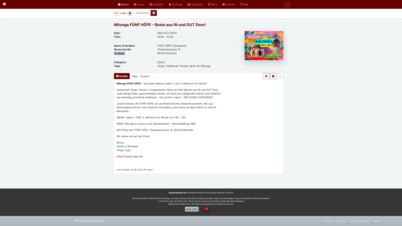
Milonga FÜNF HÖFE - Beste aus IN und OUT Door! (160, 24)
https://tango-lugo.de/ (130, 156)
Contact (144, 76)
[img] (154, 13)
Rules (377, 221)
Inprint (342, 221)
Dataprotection (360, 221)
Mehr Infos (191, 209)
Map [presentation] (134, 76)
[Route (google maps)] (266, 76)
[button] (138, 4)
